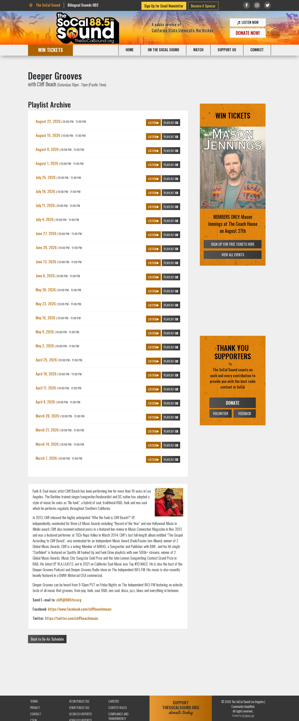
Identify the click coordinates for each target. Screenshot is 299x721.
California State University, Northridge (182, 30)
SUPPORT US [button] (227, 49)
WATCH (198, 49)
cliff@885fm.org (68, 600)
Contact (35, 714)
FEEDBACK (244, 413)
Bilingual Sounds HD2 (83, 5)
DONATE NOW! (248, 32)
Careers (113, 701)
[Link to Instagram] (256, 5)
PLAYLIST (169, 122)
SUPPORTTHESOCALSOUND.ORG (180, 707)
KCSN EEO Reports (80, 714)
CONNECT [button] (257, 49)
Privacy (35, 707)
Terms (34, 701)
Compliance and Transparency (118, 716)
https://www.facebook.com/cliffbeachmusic (80, 609)
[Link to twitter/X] (267, 5)
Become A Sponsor (203, 6)
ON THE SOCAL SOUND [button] (163, 49)
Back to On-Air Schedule (47, 639)
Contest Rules (117, 707)
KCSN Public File (79, 701)
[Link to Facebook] (246, 5)
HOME (130, 49)
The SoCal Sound (47, 5)
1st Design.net (248, 715)
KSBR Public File (79, 707)
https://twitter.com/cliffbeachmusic (71, 618)
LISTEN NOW (250, 22)
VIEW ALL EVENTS (233, 254)
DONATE (232, 402)
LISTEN (152, 122)
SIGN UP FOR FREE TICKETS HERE (232, 244)
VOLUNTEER (220, 413)
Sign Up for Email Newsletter (163, 6)
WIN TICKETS (50, 49)
